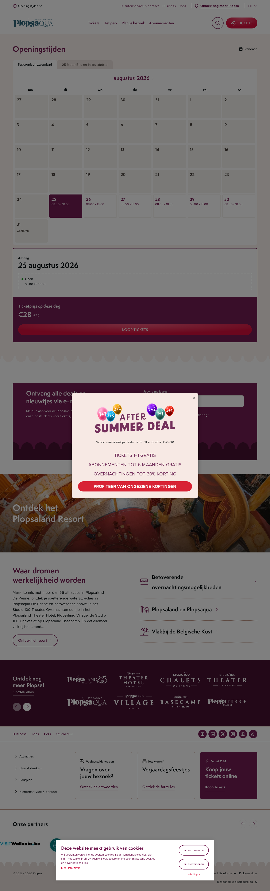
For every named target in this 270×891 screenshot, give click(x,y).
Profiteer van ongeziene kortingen (135, 486)
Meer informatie (70, 868)
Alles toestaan (194, 850)
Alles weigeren (194, 864)
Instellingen (194, 874)
